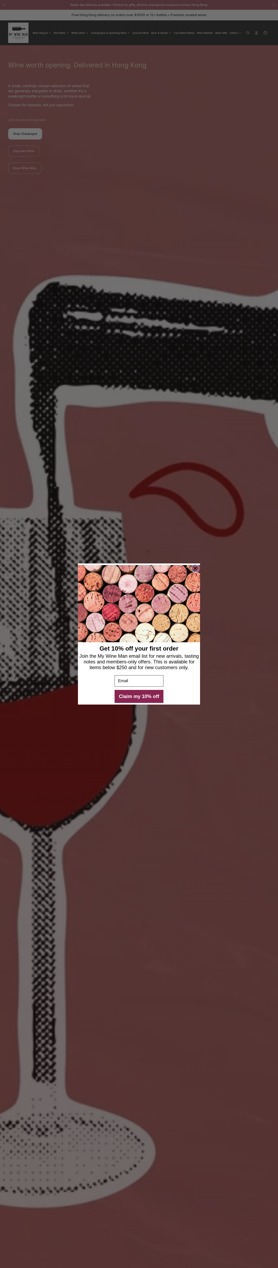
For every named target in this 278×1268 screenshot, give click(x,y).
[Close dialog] (195, 568)
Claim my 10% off (139, 696)
